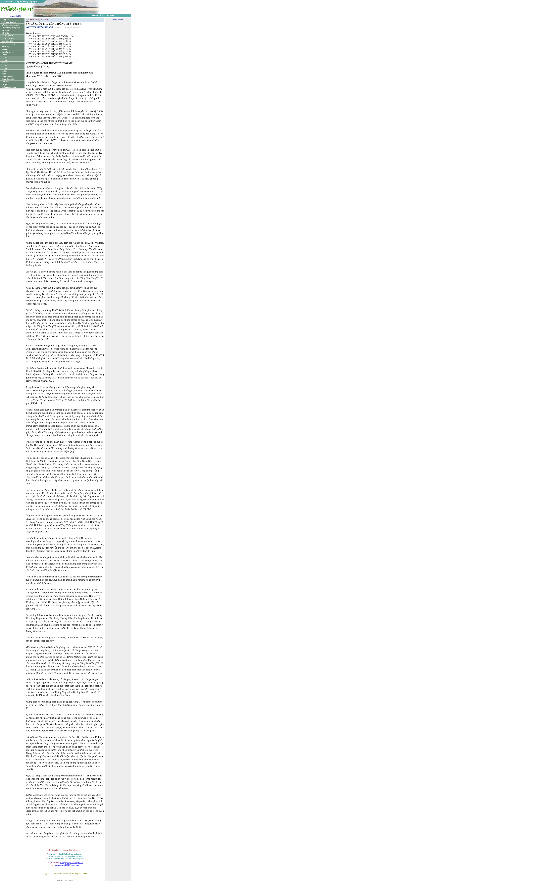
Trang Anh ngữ (7, 76)
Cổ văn (4, 55)
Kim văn (5, 63)
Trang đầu (5, 20)
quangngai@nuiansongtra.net (71, 863)
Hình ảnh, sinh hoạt (9, 22)
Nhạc (4, 74)
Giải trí (4, 71)
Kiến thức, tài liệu (8, 41)
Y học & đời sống (8, 44)
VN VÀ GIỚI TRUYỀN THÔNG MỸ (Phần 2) (50, 54)
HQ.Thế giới (9, 38)
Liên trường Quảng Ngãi (11, 28)
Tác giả (4, 84)
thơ (6, 57)
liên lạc (102, 15)
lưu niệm (110, 15)
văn (6, 60)
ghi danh (120, 19)
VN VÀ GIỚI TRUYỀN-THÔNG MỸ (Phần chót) (51, 36)
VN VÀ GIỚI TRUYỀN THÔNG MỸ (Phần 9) (50, 39)
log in (115, 19)
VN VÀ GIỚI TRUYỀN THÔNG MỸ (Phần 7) (50, 44)
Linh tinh (5, 82)
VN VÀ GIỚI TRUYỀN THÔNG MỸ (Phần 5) (50, 49)
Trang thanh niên (8, 79)
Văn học (5, 49)
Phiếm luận (6, 47)
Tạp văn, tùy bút (8, 52)
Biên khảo (5, 30)
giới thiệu (94, 15)
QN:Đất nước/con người (10, 25)
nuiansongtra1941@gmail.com (67, 865)
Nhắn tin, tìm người (9, 87)
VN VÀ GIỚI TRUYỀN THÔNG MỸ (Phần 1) (50, 57)
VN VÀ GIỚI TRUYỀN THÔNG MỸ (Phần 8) (50, 41)
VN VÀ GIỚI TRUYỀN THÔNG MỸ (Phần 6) (50, 46)
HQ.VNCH (9, 36)
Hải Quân (5, 33)
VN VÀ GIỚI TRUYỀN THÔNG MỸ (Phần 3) (50, 51)
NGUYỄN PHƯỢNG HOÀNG (39, 27)
